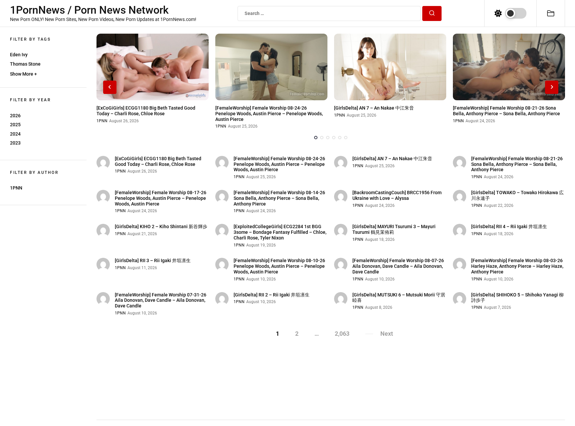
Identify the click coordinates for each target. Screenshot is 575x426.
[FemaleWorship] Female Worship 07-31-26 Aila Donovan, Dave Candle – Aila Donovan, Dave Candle (160, 300)
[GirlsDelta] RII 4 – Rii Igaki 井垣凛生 (509, 226)
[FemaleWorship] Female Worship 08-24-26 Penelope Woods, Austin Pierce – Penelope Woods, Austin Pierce (269, 113)
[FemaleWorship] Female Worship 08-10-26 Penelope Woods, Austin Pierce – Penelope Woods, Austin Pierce (279, 266)
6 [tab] (345, 137)
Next (386, 333)
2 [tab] (321, 137)
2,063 (342, 333)
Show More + (23, 74)
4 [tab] (333, 137)
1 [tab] (315, 137)
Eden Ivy (19, 54)
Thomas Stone (25, 64)
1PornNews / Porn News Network (89, 10)
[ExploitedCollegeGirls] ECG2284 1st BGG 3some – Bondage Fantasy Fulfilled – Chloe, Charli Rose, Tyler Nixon (280, 232)
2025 (15, 124)
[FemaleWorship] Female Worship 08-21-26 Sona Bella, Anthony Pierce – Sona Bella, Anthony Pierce (506, 110)
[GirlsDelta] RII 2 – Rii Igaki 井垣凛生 (271, 294)
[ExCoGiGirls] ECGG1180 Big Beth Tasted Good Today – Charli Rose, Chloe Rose (145, 110)
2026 (15, 115)
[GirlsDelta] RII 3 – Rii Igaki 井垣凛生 (153, 260)
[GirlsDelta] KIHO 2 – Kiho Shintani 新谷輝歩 (161, 226)
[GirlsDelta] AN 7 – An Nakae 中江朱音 (374, 108)
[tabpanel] (152, 81)
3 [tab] (327, 137)
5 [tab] (339, 137)
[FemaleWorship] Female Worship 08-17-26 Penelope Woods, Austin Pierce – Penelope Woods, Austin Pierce (160, 198)
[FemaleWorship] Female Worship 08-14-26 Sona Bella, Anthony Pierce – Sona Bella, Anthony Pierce (279, 198)
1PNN (16, 188)
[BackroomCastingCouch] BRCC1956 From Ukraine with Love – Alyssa (397, 195)
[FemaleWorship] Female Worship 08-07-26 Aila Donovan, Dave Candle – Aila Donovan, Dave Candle (398, 266)
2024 (15, 134)
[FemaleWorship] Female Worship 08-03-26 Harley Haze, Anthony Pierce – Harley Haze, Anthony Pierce (517, 266)
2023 (15, 143)
